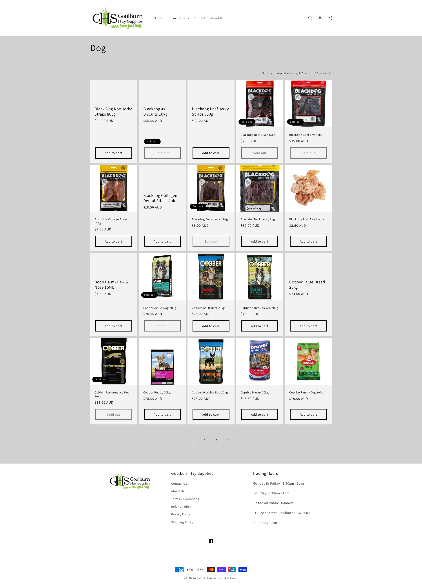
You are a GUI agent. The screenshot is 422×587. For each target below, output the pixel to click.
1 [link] (193, 440)
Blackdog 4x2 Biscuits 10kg (155, 111)
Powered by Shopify (227, 577)
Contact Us (179, 484)
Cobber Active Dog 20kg (159, 308)
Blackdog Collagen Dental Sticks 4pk (160, 198)
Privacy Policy (180, 514)
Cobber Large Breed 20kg (307, 284)
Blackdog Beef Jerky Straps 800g (210, 111)
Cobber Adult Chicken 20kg (259, 308)
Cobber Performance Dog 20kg (112, 394)
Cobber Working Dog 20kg (210, 392)
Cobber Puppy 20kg (157, 392)
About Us (177, 491)
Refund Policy (181, 507)
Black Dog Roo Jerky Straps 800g (113, 111)
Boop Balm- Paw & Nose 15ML (111, 284)
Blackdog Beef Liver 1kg (305, 135)
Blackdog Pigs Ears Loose (306, 219)
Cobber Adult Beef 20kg (208, 308)
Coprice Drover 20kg (255, 392)
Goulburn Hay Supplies (204, 577)
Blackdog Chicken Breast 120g (112, 221)
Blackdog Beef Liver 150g (258, 135)
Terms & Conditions (185, 499)
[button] (178, 18)
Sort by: (267, 73)
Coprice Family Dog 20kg (306, 392)
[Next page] (229, 440)
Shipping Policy (182, 522)
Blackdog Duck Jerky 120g (210, 219)
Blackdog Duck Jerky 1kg (258, 219)
